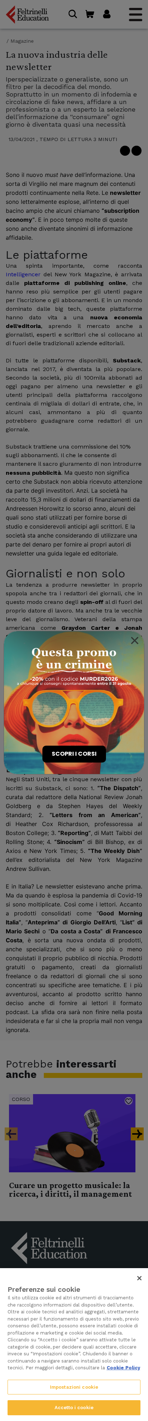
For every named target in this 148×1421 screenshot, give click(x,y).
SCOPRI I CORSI (74, 754)
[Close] (134, 640)
